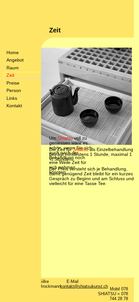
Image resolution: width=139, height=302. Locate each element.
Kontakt (14, 105)
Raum (12, 67)
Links (11, 98)
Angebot (15, 60)
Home (12, 52)
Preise (12, 83)
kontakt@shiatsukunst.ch (84, 286)
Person (13, 90)
